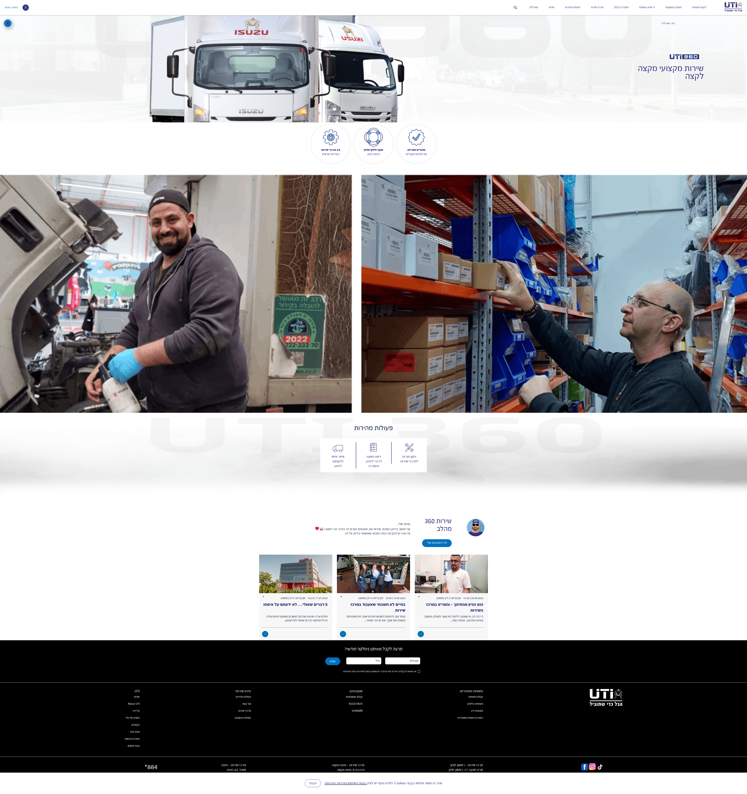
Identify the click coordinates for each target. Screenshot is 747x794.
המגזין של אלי (132, 718)
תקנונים (136, 725)
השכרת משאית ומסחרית (470, 718)
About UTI (134, 704)
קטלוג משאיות (475, 697)
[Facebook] (584, 767)
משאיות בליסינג (475, 704)
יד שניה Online (647, 7)
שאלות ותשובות (243, 718)
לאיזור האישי (11, 7)
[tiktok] (600, 767)
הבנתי (313, 783)
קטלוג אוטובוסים (354, 697)
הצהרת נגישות (132, 739)
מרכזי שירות (597, 7)
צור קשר (246, 704)
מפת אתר (135, 732)
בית (673, 23)
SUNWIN (357, 711)
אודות (551, 7)
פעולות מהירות (572, 7)
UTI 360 (533, 7)
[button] (515, 8)
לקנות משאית (699, 7)
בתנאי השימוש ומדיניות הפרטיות (346, 783)
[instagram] (592, 767)
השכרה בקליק (621, 7)
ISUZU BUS (356, 704)
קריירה (136, 711)
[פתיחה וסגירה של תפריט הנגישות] (7, 23)
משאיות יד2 (477, 711)
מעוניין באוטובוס (673, 7)
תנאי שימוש (134, 746)
